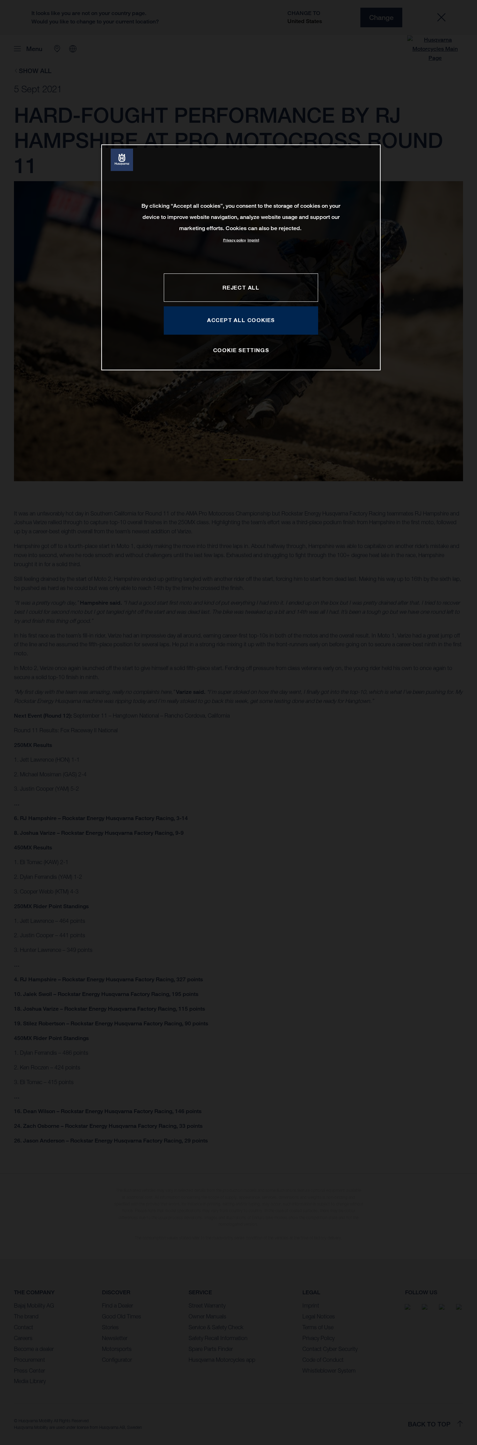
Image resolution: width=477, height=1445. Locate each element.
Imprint (253, 240)
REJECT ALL (240, 287)
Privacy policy (234, 240)
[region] (241, 257)
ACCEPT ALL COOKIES (241, 320)
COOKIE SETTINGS (241, 350)
